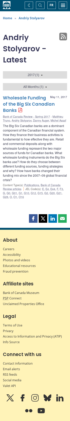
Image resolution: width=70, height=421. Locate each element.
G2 (46, 193)
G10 (26, 193)
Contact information (18, 363)
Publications (31, 185)
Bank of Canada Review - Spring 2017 (26, 116)
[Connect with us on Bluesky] (48, 400)
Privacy (8, 331)
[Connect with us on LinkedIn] (60, 400)
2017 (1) (33, 75)
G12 (33, 193)
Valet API (9, 386)
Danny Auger (41, 120)
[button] (33, 218)
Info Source (11, 342)
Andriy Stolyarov (32, 18)
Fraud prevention (15, 271)
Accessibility (12, 255)
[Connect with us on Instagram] (35, 400)
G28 (5, 197)
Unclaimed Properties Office (23, 304)
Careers (8, 249)
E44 (52, 189)
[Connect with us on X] (10, 400)
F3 (61, 189)
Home (7, 18)
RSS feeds (10, 374)
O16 (21, 197)
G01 (14, 193)
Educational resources (19, 266)
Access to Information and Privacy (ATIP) (32, 336)
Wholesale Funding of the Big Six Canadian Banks (29, 104)
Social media (12, 380)
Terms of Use (12, 325)
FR (51, 5)
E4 (47, 189)
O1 (15, 197)
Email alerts (11, 369)
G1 (20, 193)
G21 (59, 193)
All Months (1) (33, 87)
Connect (12, 298)
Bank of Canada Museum (21, 293)
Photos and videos (16, 260)
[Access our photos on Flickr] (29, 413)
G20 (52, 193)
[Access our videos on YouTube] (41, 413)
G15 (40, 193)
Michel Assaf (58, 120)
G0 (8, 193)
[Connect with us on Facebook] (23, 400)
